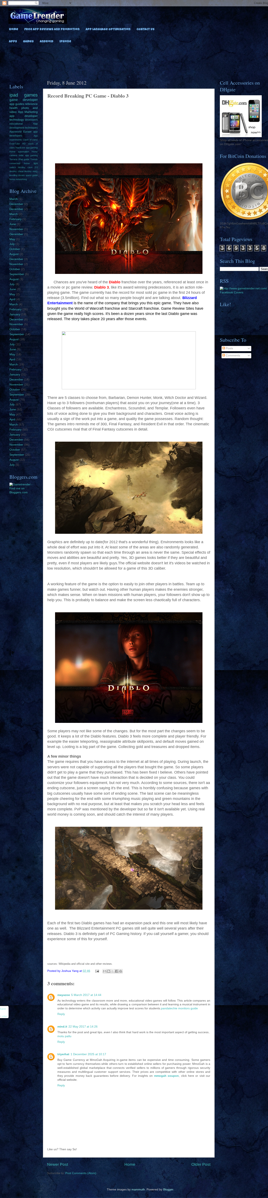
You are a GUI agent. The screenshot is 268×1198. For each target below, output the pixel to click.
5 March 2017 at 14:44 (86, 995)
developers (31, 119)
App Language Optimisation (108, 29)
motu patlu (64, 1036)
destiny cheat (16, 171)
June (12, 224)
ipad (13, 95)
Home (13, 29)
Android (46, 41)
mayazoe (63, 995)
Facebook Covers (231, 292)
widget (5, 1016)
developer (30, 100)
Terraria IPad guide (19, 159)
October (14, 249)
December (16, 204)
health (13, 108)
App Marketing (28, 111)
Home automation (19, 151)
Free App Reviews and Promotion (52, 29)
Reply (61, 1014)
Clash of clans (30, 139)
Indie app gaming (28, 155)
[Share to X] (113, 971)
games (31, 95)
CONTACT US (146, 29)
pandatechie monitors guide (179, 1008)
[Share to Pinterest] (121, 971)
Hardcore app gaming (26, 147)
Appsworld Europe (20, 131)
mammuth (138, 1189)
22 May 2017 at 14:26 (83, 1026)
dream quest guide (28, 175)
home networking (18, 179)
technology (16, 119)
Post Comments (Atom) (80, 1173)
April (12, 299)
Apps (13, 41)
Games (28, 41)
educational (16, 123)
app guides (16, 104)
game (13, 100)
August (14, 254)
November (16, 229)
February (15, 219)
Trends (34, 159)
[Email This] (105, 971)
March (13, 199)
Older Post (200, 1164)
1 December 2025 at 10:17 (88, 1054)
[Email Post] (97, 970)
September (16, 274)
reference (31, 104)
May (12, 239)
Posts (229, 348)
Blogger (168, 1189)
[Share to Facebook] (117, 971)
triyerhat (63, 1054)
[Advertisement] (140, 60)
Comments (232, 355)
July (12, 244)
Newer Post (57, 1164)
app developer (23, 115)
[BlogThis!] (109, 971)
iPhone (65, 41)
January (14, 314)
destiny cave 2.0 (28, 167)
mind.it (62, 1026)
